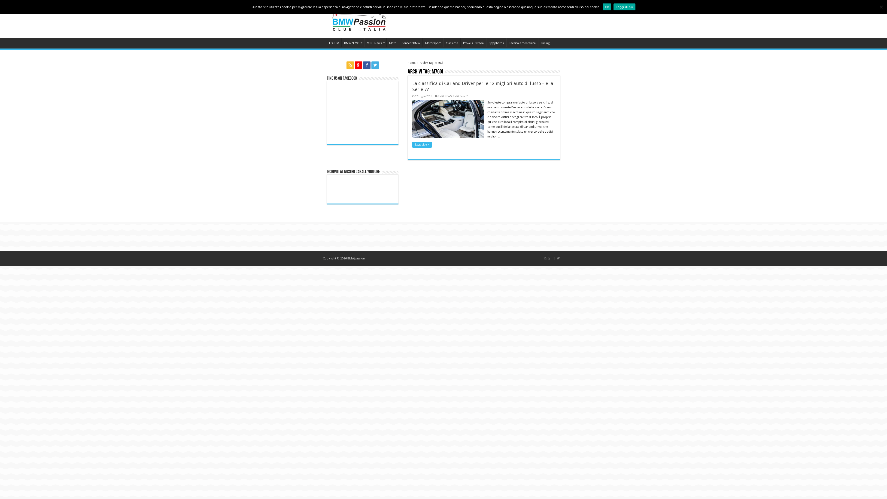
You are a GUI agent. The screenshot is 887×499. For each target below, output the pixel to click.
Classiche (452, 43)
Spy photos (496, 43)
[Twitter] (375, 65)
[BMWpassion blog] (359, 18)
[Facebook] (367, 65)
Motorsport (433, 43)
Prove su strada (473, 43)
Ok (607, 7)
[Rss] (350, 65)
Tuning (545, 43)
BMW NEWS (351, 43)
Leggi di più (624, 7)
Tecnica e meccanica (522, 43)
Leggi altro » (422, 144)
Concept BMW (410, 43)
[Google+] (358, 65)
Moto (392, 43)
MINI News (374, 43)
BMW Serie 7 (460, 96)
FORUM (334, 43)
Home (412, 62)
